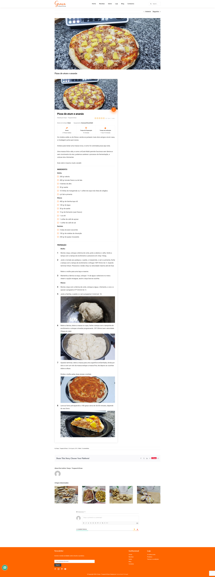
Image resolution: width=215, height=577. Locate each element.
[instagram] (58, 569)
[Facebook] (141, 458)
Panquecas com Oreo (66, 493)
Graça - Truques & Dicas (62, 448)
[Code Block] (100, 523)
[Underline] (88, 523)
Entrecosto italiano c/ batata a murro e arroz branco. (94, 491)
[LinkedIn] (147, 458)
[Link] (102, 523)
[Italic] (86, 523)
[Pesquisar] (154, 4)
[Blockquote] (98, 523)
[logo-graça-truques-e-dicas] (60, 1)
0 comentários (85, 448)
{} (104, 522)
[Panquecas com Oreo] (66, 495)
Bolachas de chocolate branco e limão (149, 492)
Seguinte (156, 11)
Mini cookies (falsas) (121, 493)
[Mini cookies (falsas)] (121, 495)
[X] (144, 458)
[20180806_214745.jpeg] (107, 43)
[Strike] (91, 523)
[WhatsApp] (149, 458)
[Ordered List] (93, 523)
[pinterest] (62, 569)
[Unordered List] (95, 523)
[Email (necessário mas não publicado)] (158, 458)
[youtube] (65, 569)
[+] (107, 522)
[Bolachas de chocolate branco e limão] (148, 495)
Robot (79, 448)
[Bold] (84, 523)
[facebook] (55, 569)
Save (154, 458)
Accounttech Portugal (122, 574)
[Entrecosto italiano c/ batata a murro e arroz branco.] (93, 495)
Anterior (148, 11)
